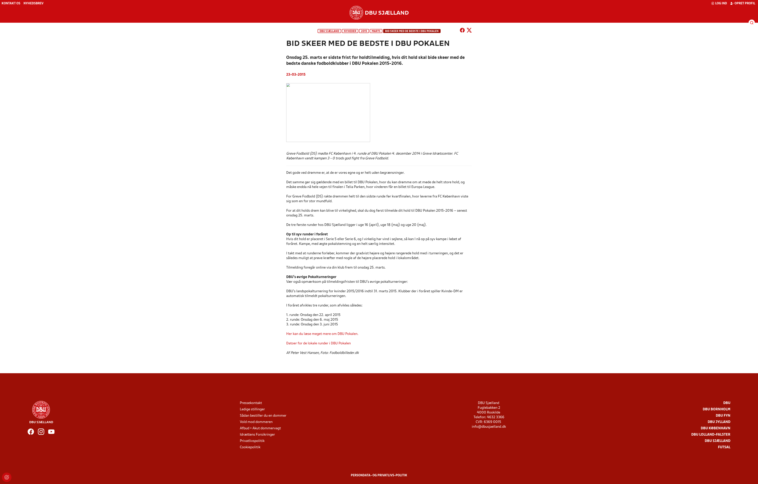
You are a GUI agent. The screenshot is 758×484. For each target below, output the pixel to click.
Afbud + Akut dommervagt (260, 428)
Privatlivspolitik (252, 441)
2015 (364, 31)
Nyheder (350, 31)
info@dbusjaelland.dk (489, 427)
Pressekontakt (251, 403)
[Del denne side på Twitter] (469, 31)
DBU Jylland (719, 422)
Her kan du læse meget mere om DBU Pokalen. (322, 334)
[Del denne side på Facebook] (462, 31)
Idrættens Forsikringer (257, 434)
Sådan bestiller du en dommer (263, 415)
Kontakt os (11, 3)
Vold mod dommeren (256, 422)
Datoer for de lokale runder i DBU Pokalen (318, 343)
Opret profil (745, 3)
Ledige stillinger (252, 409)
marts (376, 31)
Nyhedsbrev (33, 3)
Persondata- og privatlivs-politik (379, 475)
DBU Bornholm (716, 409)
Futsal (724, 447)
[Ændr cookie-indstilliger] (6, 477)
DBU (726, 403)
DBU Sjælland (329, 31)
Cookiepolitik (250, 447)
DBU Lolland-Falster (710, 434)
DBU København (715, 428)
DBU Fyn (723, 415)
